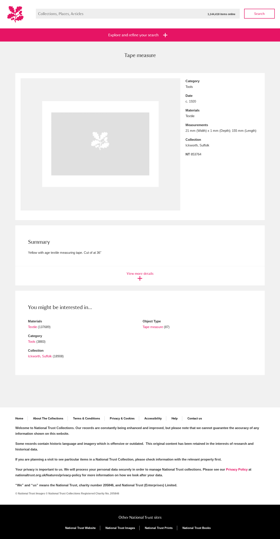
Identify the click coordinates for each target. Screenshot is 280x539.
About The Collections (48, 418)
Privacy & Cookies (122, 418)
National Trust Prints (159, 528)
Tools (31, 341)
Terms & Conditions (86, 418)
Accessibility (153, 418)
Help (175, 418)
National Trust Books (196, 528)
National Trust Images (120, 528)
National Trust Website (80, 528)
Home (19, 418)
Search (259, 14)
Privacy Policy (237, 469)
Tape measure (153, 327)
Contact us (194, 418)
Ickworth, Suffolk (40, 356)
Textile (32, 327)
